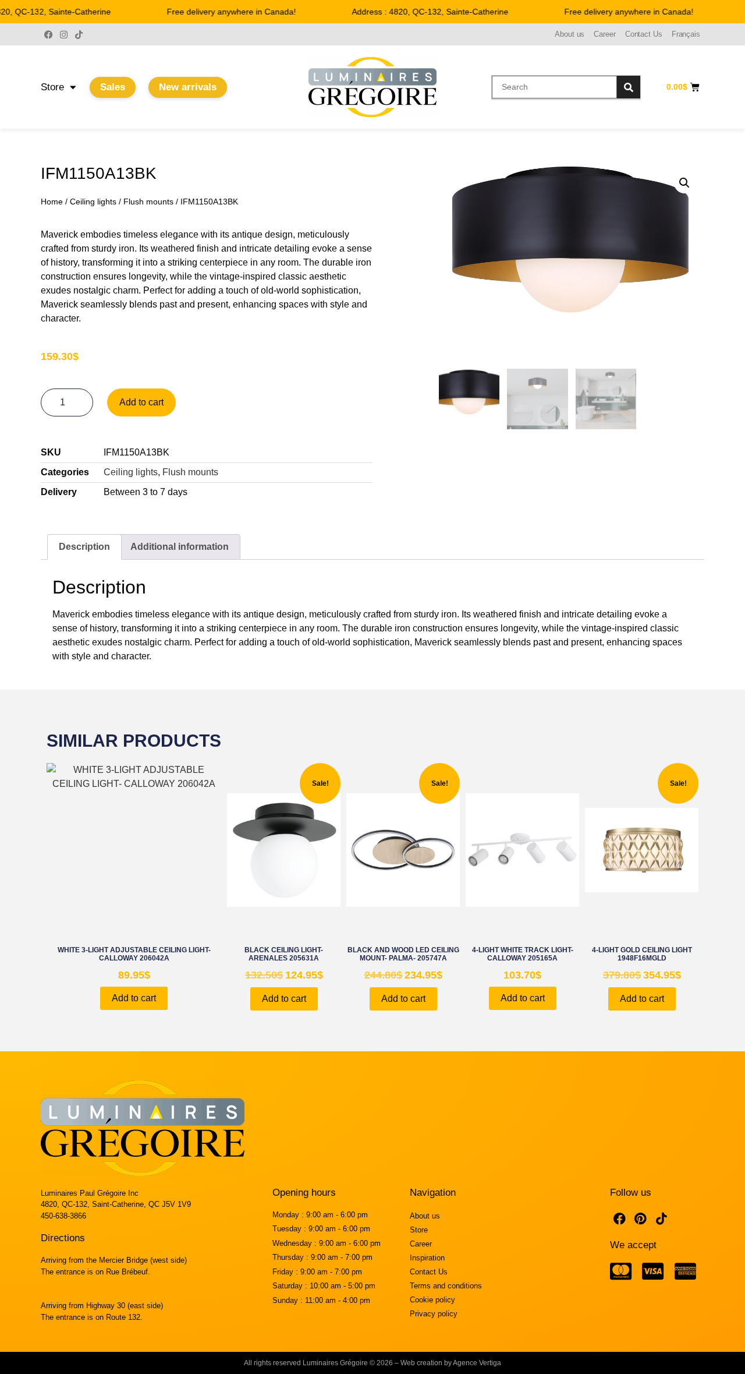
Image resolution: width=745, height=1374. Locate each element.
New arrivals (188, 87)
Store (52, 87)
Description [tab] (84, 547)
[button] (684, 182)
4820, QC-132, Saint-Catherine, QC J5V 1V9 (116, 1204)
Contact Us (643, 34)
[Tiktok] (79, 34)
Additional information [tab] (179, 547)
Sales (112, 87)
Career (604, 34)
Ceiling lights (93, 201)
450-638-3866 (63, 1215)
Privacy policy (433, 1313)
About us (569, 34)
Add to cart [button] (134, 998)
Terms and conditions (446, 1285)
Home (52, 201)
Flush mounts (148, 201)
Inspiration (427, 1257)
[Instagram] (63, 34)
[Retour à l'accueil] (372, 87)
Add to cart (141, 402)
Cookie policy (432, 1299)
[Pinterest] (641, 1219)
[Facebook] (48, 34)
